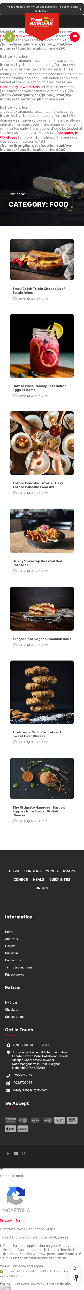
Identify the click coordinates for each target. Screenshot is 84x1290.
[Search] (74, 1270)
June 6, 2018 (39, 298)
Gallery (10, 946)
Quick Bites (59, 880)
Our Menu (11, 953)
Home (12, 194)
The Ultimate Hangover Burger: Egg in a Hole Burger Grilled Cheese (42, 778)
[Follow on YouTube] (15, 1155)
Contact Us (13, 960)
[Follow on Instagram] (23, 1155)
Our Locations (14, 1017)
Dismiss (80, 9)
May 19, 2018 (39, 821)
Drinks (42, 888)
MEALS (38, 880)
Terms (20, 1221)
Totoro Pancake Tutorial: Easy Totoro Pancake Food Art (42, 443)
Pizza (14, 871)
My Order (11, 1002)
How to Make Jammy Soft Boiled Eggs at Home (42, 346)
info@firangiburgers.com (30, 1090)
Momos (52, 871)
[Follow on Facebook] (7, 1155)
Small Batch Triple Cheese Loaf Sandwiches (42, 259)
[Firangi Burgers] (42, 22)
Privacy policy (15, 974)
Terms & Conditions (18, 967)
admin (22, 298)
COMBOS (21, 880)
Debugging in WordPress (20, 87)
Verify (5, 1287)
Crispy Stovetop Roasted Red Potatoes (42, 531)
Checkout (12, 1010)
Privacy (6, 1221)
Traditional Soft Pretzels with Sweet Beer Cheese (42, 692)
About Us (11, 939)
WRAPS (69, 871)
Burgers (32, 871)
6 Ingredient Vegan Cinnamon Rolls (42, 609)
